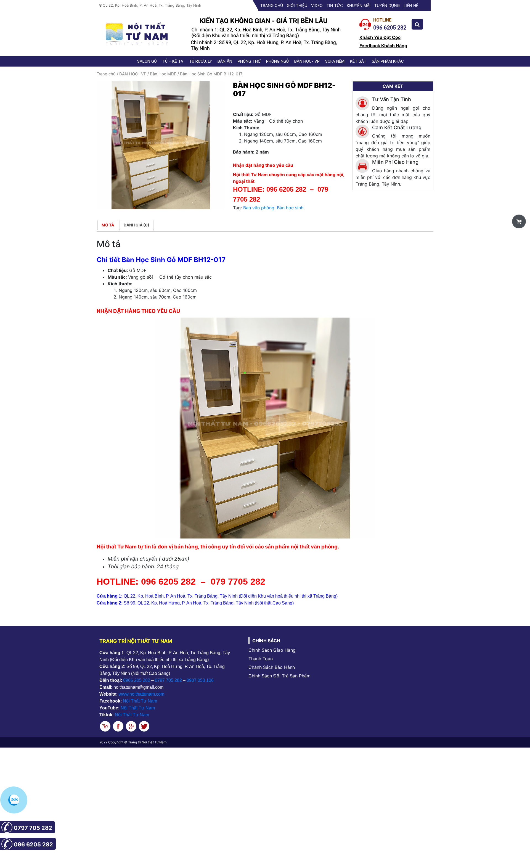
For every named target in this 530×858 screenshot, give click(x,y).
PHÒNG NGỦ (277, 61)
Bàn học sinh (290, 207)
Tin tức (335, 5)
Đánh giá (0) (136, 225)
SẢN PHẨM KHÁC (388, 61)
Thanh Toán (260, 658)
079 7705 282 (239, 582)
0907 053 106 (200, 680)
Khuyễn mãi (358, 5)
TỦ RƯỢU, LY (200, 61)
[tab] (107, 225)
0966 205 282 (136, 680)
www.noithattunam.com (141, 694)
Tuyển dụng (387, 5)
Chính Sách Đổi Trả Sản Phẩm (279, 676)
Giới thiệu (297, 5)
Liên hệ (411, 5)
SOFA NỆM (334, 61)
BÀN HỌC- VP (307, 61)
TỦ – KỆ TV (173, 61)
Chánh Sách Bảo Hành (271, 667)
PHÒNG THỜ (249, 61)
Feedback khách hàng (383, 45)
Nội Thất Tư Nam (140, 701)
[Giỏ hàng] (519, 221)
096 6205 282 (286, 189)
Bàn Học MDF (163, 74)
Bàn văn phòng (258, 207)
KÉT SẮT (358, 61)
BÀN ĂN (225, 61)
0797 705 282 (168, 680)
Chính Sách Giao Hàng (272, 650)
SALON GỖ (147, 61)
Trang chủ (271, 5)
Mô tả (108, 225)
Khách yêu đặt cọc (380, 37)
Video (317, 5)
